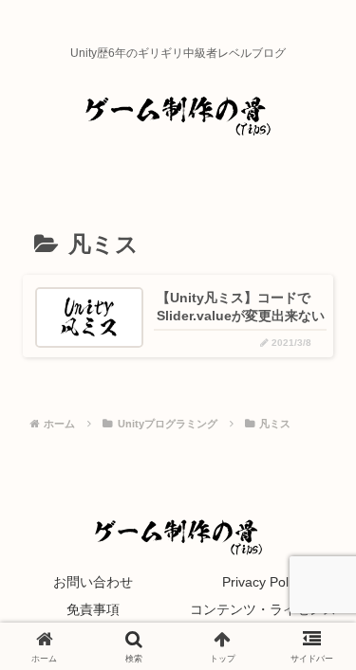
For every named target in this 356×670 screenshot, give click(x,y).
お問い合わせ (93, 581)
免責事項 (93, 609)
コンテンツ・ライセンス (263, 609)
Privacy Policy (263, 581)
